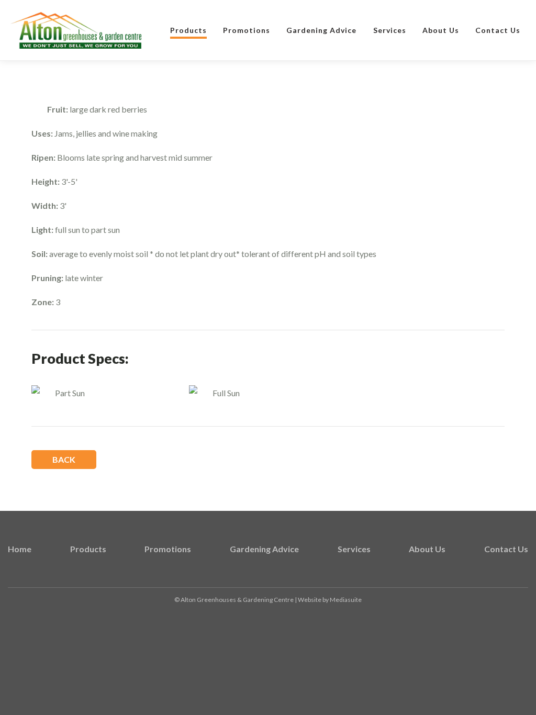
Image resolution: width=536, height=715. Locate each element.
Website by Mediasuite (330, 600)
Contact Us (497, 30)
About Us (440, 30)
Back (63, 459)
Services (389, 30)
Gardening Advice (321, 30)
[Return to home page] (75, 30)
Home (19, 549)
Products (188, 30)
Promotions (246, 30)
